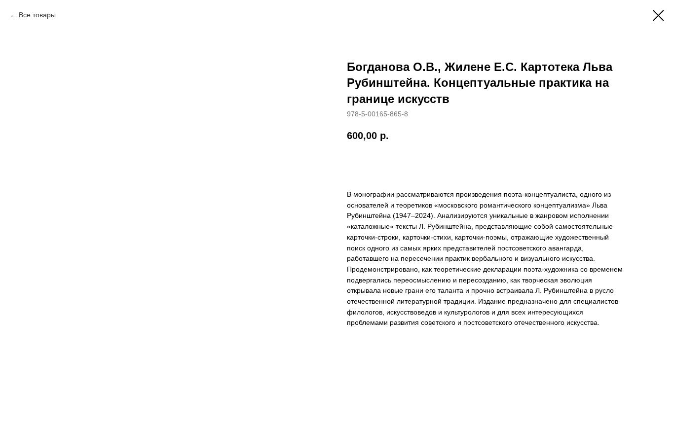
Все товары (37, 15)
